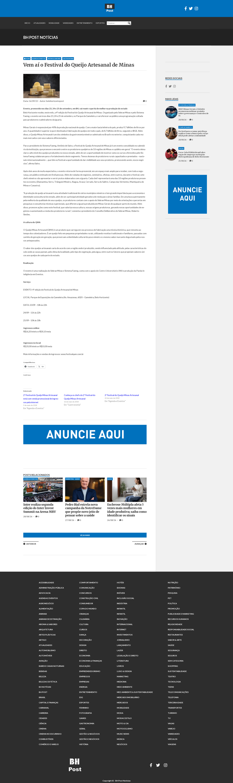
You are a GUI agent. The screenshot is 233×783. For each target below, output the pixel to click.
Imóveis (121, 593)
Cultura (83, 624)
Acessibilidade (46, 582)
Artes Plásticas (47, 635)
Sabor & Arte (175, 640)
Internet (121, 629)
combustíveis (46, 739)
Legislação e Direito (127, 655)
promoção (174, 608)
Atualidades (39, 23)
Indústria (122, 603)
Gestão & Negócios (89, 734)
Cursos (83, 629)
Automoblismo (47, 650)
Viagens (172, 744)
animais (43, 614)
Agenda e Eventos (38, 58)
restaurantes (175, 635)
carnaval (44, 708)
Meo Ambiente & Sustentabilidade (135, 692)
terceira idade (175, 702)
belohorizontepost (55, 101)
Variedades (68, 23)
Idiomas (121, 588)
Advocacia (44, 593)
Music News (123, 734)
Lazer (120, 650)
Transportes (175, 708)
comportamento (72, 479)
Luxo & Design (124, 671)
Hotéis (120, 582)
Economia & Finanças (32, 479)
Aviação (43, 661)
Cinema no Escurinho (50, 734)
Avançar (139, 544)
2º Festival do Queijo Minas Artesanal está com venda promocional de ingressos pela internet (41, 399)
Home (27, 58)
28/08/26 (27, 523)
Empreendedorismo (89, 671)
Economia (84, 655)
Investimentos (125, 635)
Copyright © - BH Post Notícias (117, 780)
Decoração (85, 640)
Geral (82, 728)
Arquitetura (46, 629)
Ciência (42, 723)
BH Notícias (45, 687)
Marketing (122, 676)
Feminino (84, 708)
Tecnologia (174, 681)
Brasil (42, 697)
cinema (42, 728)
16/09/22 (33, 101)
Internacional (125, 624)
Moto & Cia (123, 723)
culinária (84, 619)
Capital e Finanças (48, 702)
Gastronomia (68, 58)
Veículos (172, 739)
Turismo (172, 713)
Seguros (172, 655)
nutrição (173, 582)
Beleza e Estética (48, 681)
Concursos (85, 593)
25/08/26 (111, 520)
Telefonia (173, 697)
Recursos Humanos (178, 619)
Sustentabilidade (177, 671)
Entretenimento (84, 23)
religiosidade (175, 624)
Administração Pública (51, 588)
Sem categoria (175, 661)
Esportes (100, 23)
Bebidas (43, 671)
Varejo (171, 728)
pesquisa (172, 593)
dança (82, 635)
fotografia (85, 713)
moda (120, 713)
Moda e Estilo (124, 718)
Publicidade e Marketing (181, 614)
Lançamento (124, 645)
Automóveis (45, 655)
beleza (42, 676)
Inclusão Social (125, 598)
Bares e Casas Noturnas (51, 666)
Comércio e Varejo (49, 744)
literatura (123, 661)
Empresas (84, 681)
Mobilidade (54, 23)
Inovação (122, 619)
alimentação (46, 608)
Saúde (171, 645)
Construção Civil (88, 598)
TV (169, 718)
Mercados (122, 702)
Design (82, 645)
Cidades (43, 718)
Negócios (122, 744)
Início (27, 23)
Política (172, 603)
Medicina (121, 681)
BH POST (43, 692)
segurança (174, 650)
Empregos (84, 676)
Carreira (43, 713)
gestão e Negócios (89, 739)
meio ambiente (124, 687)
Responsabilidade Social (181, 629)
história (83, 744)
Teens (171, 687)
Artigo (42, 640)
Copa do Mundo (87, 608)
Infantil (121, 608)
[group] (85, 434)
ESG (81, 697)
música (120, 739)
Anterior (31, 544)
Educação (84, 666)
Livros (120, 666)
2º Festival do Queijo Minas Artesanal (122, 395)
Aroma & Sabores (54, 58)
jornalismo (123, 640)
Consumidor (86, 603)
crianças (84, 614)
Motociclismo (125, 728)
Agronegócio (46, 603)
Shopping (173, 666)
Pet (169, 598)
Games (82, 718)
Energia (83, 687)
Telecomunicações (178, 692)
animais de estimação (50, 619)
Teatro (172, 676)
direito (83, 650)
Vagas (110, 479)
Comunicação (87, 588)
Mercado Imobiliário (128, 697)
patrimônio (174, 588)
